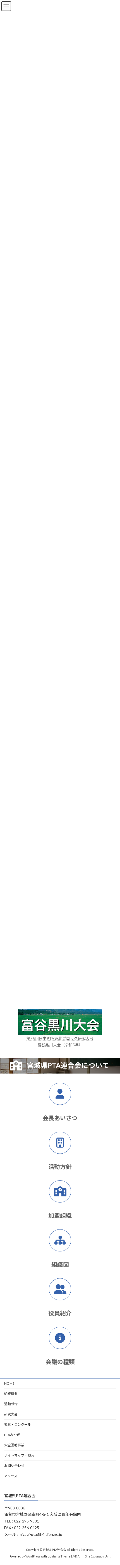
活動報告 (11, 1404)
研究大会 (11, 1414)
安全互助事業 (14, 1445)
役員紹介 (60, 1313)
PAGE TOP (111, 1512)
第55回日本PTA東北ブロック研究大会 (60, 1038)
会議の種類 (60, 1361)
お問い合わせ (14, 1466)
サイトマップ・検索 (19, 1455)
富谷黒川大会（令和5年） (60, 1044)
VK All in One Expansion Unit (92, 1556)
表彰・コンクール (17, 1424)
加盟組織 (60, 1215)
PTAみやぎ (12, 1435)
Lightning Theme (58, 1556)
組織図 (60, 1264)
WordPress (32, 1556)
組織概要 (11, 1394)
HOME (9, 1383)
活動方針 (60, 1166)
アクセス (10, 1476)
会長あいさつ (60, 1117)
